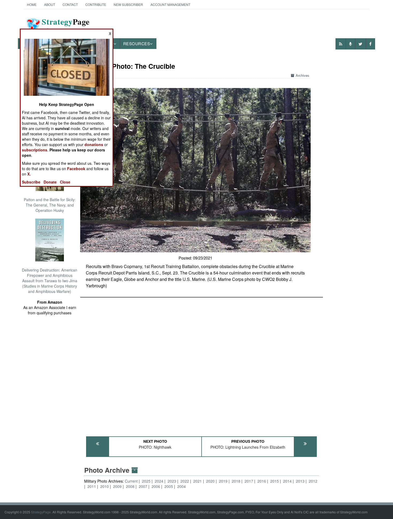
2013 (300, 481)
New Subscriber (128, 4)
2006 (156, 486)
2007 (143, 486)
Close (65, 182)
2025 (146, 481)
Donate (50, 182)
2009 (117, 486)
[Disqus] (201, 364)
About (49, 4)
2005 (168, 486)
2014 (287, 481)
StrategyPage (41, 512)
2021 (197, 481)
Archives (302, 75)
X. (29, 174)
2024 (159, 481)
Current (132, 481)
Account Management (170, 4)
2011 (91, 486)
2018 (236, 481)
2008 (130, 486)
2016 (261, 481)
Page (66, 25)
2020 (210, 481)
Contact (70, 4)
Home (32, 4)
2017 (249, 481)
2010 (104, 486)
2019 (223, 481)
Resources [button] (136, 43)
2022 (184, 481)
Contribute (95, 4)
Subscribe (31, 182)
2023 (172, 481)
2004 (181, 486)
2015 (274, 481)
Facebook (76, 168)
